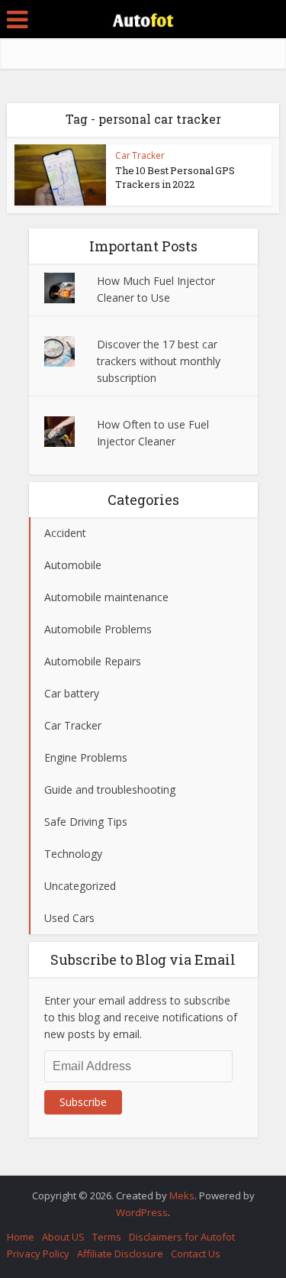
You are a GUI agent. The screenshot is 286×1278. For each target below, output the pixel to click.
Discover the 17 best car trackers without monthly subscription (158, 361)
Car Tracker (140, 155)
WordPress (142, 1212)
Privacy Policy (38, 1253)
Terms (106, 1237)
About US (63, 1237)
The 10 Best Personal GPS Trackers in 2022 (175, 177)
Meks (181, 1195)
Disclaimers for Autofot (182, 1237)
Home (20, 1237)
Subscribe (83, 1102)
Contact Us (195, 1253)
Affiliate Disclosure (120, 1253)
